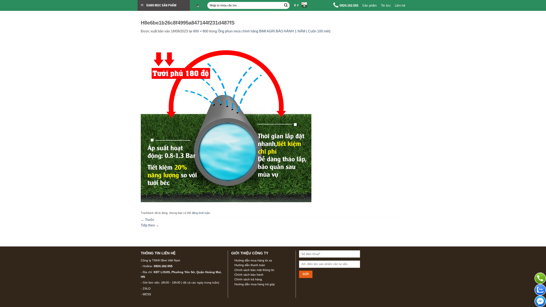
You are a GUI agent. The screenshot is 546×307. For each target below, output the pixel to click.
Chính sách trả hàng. (248, 279)
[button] (300, 5)
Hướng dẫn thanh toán (249, 265)
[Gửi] (285, 5)
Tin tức (386, 5)
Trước (147, 220)
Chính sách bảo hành (248, 274)
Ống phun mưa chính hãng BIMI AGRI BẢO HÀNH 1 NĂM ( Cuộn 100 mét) (274, 31)
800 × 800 (200, 31)
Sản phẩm (369, 5)
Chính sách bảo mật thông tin (254, 270)
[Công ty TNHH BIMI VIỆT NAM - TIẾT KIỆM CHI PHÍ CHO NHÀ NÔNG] (198, 5)
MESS (147, 294)
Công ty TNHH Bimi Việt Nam (160, 260)
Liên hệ (400, 5)
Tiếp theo (150, 225)
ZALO (147, 288)
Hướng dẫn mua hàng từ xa (253, 260)
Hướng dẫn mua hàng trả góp (254, 284)
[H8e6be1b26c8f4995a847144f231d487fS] (226, 119)
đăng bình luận (201, 213)
